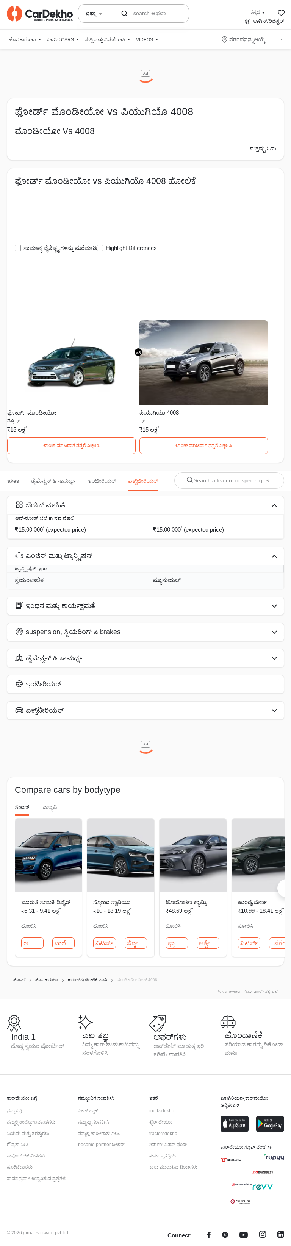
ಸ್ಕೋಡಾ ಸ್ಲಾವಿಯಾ (112, 902)
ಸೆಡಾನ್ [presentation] (22, 807)
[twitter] (225, 1235)
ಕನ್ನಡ (255, 12)
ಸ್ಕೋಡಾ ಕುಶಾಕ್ (137, 943)
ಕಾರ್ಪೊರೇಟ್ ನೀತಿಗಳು (26, 1156)
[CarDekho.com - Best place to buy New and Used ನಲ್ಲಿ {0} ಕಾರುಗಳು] (40, 14)
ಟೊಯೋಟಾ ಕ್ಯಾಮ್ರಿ (186, 902)
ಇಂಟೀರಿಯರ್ (102, 481)
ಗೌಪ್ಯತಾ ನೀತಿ (17, 1144)
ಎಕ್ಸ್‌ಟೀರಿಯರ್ (143, 481)
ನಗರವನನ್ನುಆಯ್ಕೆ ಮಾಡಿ (253, 39)
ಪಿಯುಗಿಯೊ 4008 (159, 412)
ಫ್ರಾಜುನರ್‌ (178, 943)
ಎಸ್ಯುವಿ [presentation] (50, 807)
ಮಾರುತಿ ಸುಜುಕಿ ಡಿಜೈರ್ (45, 902)
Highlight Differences (131, 248)
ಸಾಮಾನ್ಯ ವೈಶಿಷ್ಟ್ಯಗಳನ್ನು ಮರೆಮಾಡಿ (60, 248)
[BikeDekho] (231, 1160)
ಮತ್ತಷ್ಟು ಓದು (263, 148)
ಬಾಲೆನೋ (65, 943)
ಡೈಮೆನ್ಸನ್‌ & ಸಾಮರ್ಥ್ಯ (53, 481)
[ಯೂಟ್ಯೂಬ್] (243, 1235)
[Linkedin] (280, 1235)
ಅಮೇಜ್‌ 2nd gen (33, 943)
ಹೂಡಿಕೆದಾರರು (20, 1167)
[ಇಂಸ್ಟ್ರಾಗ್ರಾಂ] (262, 1235)
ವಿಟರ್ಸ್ (104, 943)
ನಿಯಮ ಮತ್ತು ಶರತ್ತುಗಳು (28, 1133)
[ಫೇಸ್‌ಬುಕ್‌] (209, 1235)
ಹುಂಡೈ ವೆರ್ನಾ (252, 902)
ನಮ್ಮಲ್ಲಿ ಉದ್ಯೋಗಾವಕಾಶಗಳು (31, 1122)
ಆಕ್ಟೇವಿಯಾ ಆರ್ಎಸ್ (209, 943)
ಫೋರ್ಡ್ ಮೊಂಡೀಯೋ (31, 412)
